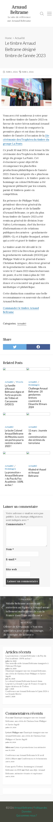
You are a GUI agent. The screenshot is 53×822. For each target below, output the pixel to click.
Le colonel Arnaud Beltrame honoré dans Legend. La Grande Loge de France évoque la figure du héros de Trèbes (25, 684)
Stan (7, 717)
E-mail (11, 559)
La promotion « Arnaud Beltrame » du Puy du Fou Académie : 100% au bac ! (14, 478)
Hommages (33, 385)
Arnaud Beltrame (23, 807)
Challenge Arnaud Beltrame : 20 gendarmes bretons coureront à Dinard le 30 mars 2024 (38, 398)
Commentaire (15, 524)
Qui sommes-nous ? (26, 815)
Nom (10, 549)
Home (8, 38)
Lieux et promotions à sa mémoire (30, 747)
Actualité (20, 38)
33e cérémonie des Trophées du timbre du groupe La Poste (26, 139)
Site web (11, 569)
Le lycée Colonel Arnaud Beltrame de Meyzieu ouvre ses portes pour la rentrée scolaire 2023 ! (14, 438)
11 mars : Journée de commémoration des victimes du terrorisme (37, 436)
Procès (19, 382)
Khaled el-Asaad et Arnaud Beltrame (37, 472)
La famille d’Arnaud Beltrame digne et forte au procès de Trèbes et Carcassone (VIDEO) (14, 395)
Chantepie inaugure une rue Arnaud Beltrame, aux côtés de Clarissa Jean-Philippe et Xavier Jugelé (25, 673)
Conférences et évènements (34, 758)
